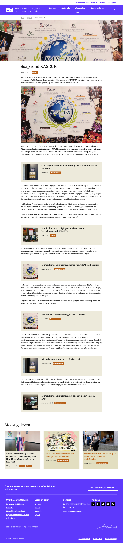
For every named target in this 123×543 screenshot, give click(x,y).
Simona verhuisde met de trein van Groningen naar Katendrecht (59, 455)
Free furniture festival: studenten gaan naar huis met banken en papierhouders (100, 456)
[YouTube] (108, 504)
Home (22, 18)
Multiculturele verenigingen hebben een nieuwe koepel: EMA (68, 397)
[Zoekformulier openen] (114, 10)
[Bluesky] (113, 504)
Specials (29, 18)
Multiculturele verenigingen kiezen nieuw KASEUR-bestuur (70, 265)
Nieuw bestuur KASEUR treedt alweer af (61, 359)
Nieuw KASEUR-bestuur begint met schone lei (64, 314)
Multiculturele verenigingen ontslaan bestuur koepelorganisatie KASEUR (63, 230)
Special (34, 73)
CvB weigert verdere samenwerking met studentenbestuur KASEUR (69, 167)
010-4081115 (71, 507)
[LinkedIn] (98, 504)
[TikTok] (103, 504)
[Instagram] (93, 504)
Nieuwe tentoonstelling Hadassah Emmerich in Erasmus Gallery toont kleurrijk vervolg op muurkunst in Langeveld (21, 458)
